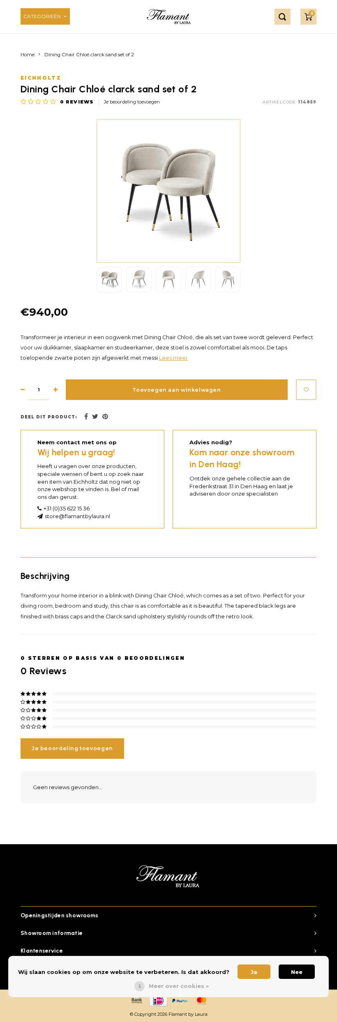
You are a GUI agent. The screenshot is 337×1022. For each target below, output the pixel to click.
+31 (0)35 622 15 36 (67, 508)
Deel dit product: (49, 417)
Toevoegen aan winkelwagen (176, 390)
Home (28, 54)
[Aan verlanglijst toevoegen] (306, 389)
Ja (254, 972)
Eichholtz (41, 78)
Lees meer (173, 358)
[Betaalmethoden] (136, 1000)
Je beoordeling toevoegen (132, 102)
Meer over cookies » (179, 986)
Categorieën (42, 16)
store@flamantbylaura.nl (77, 516)
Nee (296, 972)
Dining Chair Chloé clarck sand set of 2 (89, 54)
